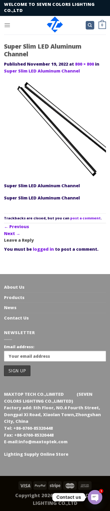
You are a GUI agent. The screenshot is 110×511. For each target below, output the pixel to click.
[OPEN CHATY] (95, 497)
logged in (43, 249)
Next (12, 233)
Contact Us (16, 318)
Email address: (19, 346)
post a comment (85, 218)
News (10, 307)
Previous (16, 226)
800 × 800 (84, 64)
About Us (14, 287)
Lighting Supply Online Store (36, 454)
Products (14, 297)
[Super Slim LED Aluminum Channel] (55, 131)
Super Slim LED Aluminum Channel (42, 71)
